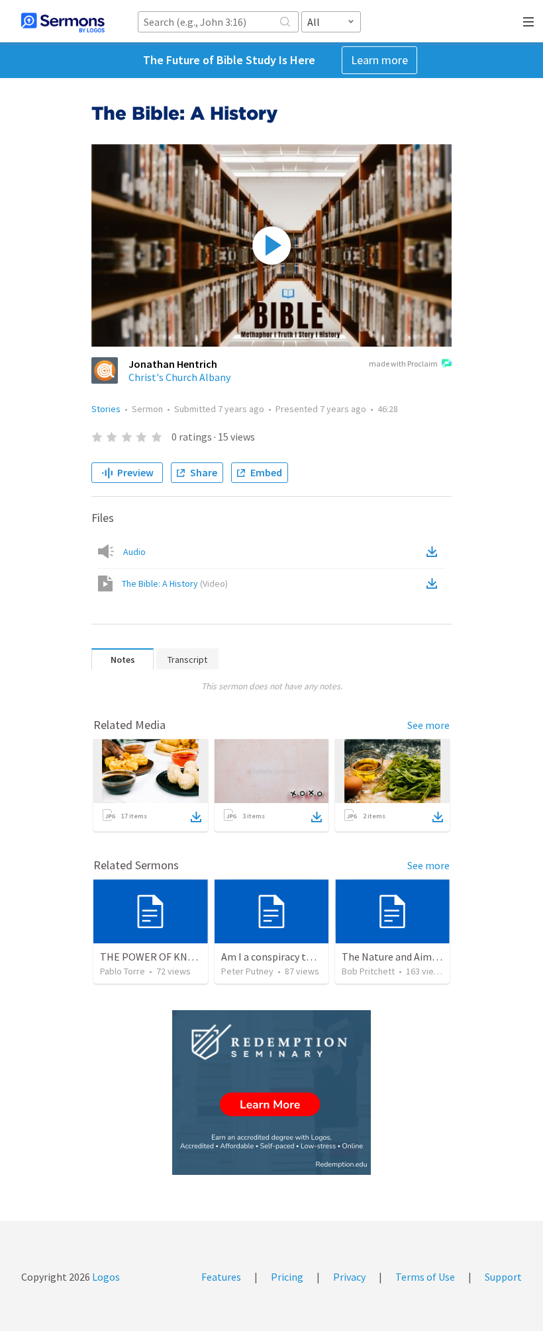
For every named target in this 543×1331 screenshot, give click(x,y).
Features (221, 1276)
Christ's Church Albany (179, 377)
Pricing (287, 1276)
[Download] (196, 817)
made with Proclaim (403, 363)
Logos (105, 1276)
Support (503, 1276)
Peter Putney (247, 971)
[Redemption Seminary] (271, 1092)
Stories (106, 409)
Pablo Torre (122, 971)
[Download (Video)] (434, 583)
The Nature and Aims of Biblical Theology (436, 956)
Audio (134, 552)
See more (428, 725)
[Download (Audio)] (434, 552)
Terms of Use (425, 1276)
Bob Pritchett (368, 971)
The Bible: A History (175, 583)
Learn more (379, 59)
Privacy (349, 1276)
